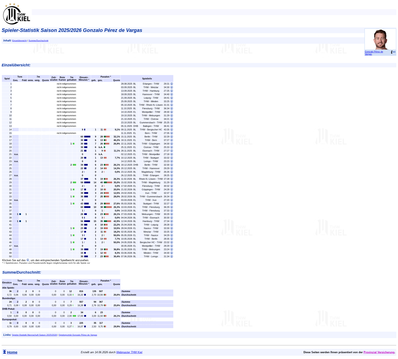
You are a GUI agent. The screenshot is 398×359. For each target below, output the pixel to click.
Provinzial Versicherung (379, 352)
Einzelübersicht (19, 40)
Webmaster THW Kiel (129, 352)
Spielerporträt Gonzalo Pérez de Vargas (78, 335)
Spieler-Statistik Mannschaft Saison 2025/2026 (34, 335)
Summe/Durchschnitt (38, 40)
